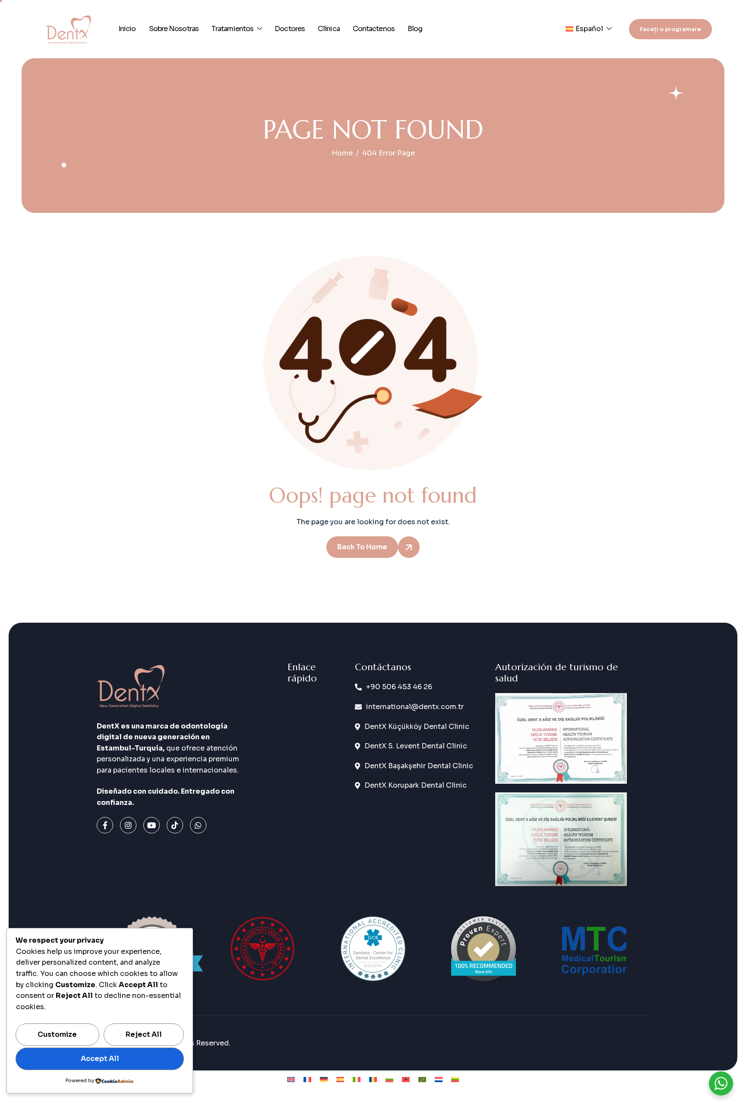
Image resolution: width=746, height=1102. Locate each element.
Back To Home (362, 546)
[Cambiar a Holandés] (438, 1080)
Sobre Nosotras (174, 28)
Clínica (329, 28)
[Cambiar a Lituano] (455, 1080)
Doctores (290, 28)
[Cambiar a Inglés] (291, 1080)
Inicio (127, 28)
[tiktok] (175, 825)
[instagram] (128, 825)
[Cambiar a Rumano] (373, 1080)
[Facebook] (105, 825)
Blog (415, 28)
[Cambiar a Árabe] (422, 1080)
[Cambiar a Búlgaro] (389, 1080)
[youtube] (151, 825)
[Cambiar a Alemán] (324, 1080)
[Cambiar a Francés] (307, 1080)
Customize (57, 1034)
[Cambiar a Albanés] (406, 1080)
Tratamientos (232, 28)
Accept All (100, 1058)
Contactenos (374, 28)
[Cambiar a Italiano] (356, 1080)
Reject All (144, 1034)
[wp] (198, 825)
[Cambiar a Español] (340, 1080)
